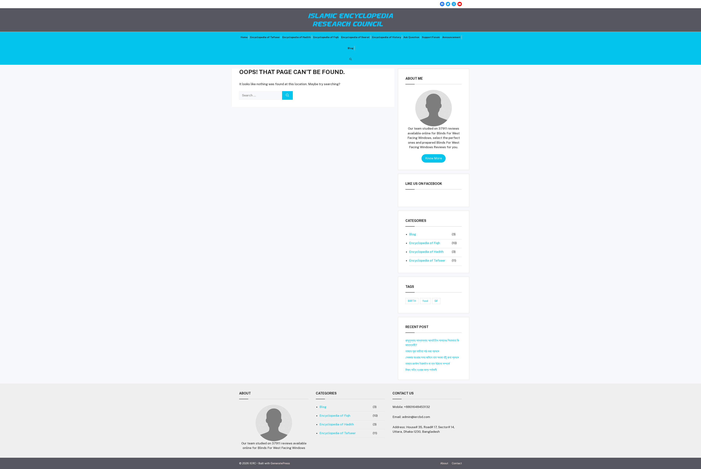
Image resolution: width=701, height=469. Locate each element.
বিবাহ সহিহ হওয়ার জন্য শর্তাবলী (421, 370)
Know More (433, 158)
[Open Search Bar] (350, 59)
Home (244, 37)
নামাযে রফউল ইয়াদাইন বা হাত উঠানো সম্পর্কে (427, 363)
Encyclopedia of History (386, 37)
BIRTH (412, 300)
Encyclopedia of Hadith (296, 37)
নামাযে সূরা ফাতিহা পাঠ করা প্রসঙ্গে (422, 351)
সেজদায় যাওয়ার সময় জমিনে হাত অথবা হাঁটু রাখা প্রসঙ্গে (432, 357)
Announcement (451, 37)
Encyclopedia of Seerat (355, 37)
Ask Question (411, 37)
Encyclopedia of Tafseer (265, 37)
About (444, 463)
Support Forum (431, 37)
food (425, 300)
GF (436, 300)
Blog (350, 48)
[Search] (287, 95)
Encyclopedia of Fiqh (326, 37)
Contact (457, 463)
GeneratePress (280, 463)
